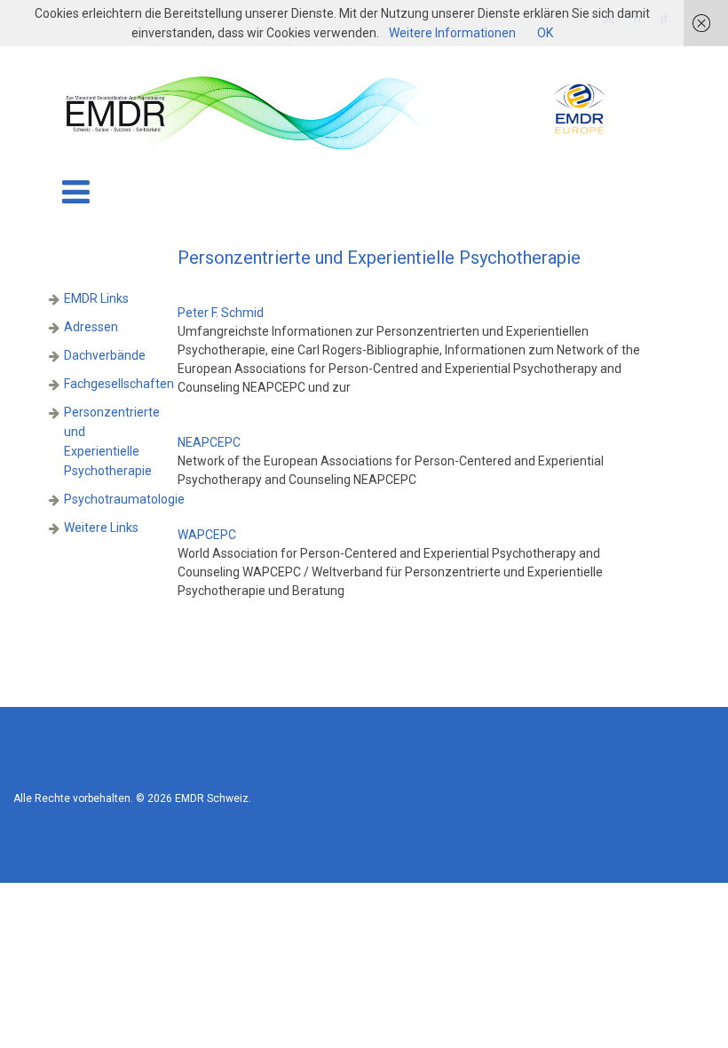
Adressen (91, 327)
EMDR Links (96, 298)
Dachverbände (105, 355)
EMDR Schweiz (212, 798)
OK (545, 33)
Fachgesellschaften (119, 384)
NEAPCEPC (209, 442)
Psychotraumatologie (124, 499)
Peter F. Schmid (221, 313)
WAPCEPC (207, 535)
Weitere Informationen (452, 33)
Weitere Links (101, 527)
